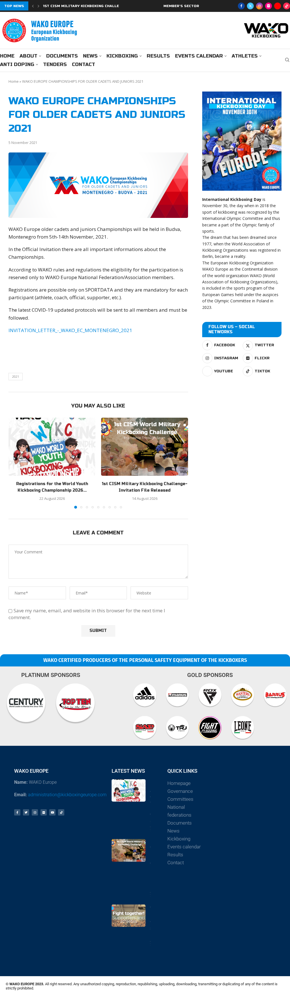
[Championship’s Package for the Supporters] (129, 915)
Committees (180, 799)
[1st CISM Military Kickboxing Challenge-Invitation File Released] (144, 447)
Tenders (55, 64)
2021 (15, 376)
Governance (180, 791)
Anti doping (17, 64)
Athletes (245, 56)
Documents (62, 56)
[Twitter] (250, 6)
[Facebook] (241, 6)
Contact (83, 64)
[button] (33, 5)
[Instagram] (259, 6)
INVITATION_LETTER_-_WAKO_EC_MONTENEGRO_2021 (70, 330)
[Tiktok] (286, 6)
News (90, 56)
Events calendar (199, 56)
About (28, 56)
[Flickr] (268, 6)
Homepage (179, 783)
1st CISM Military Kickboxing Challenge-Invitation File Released (112, 6)
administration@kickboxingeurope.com (67, 794)
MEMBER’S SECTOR (181, 6)
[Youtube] (277, 6)
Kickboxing (122, 56)
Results (158, 56)
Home (7, 56)
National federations (179, 811)
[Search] (287, 60)
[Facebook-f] (17, 812)
